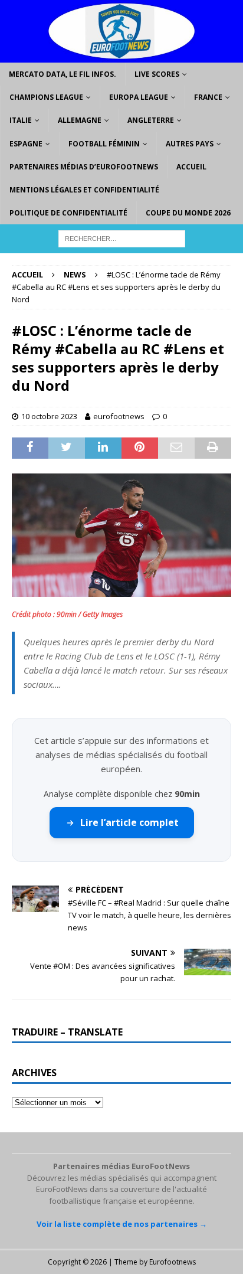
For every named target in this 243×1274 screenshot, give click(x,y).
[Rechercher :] (121, 238)
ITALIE (20, 120)
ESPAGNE (25, 144)
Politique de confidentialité (68, 213)
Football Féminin (104, 144)
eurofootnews (119, 416)
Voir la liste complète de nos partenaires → (122, 1224)
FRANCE (208, 97)
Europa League (138, 97)
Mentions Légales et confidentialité (84, 190)
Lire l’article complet (129, 822)
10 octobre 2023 (49, 416)
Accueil (191, 167)
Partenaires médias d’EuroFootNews (83, 167)
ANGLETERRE (150, 120)
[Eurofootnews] (121, 55)
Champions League (46, 97)
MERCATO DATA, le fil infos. (62, 74)
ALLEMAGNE (79, 120)
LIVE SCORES (156, 74)
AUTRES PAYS (190, 144)
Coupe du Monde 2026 (188, 213)
